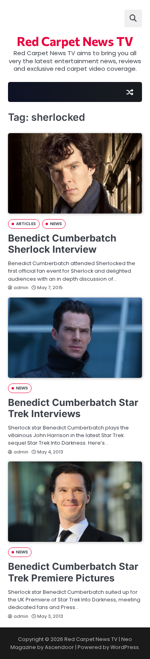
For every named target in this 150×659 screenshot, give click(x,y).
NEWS (56, 224)
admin (21, 287)
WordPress (124, 647)
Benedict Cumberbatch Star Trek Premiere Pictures (73, 572)
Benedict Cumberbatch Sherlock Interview (62, 244)
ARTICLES (26, 224)
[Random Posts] (130, 92)
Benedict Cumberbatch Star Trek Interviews (73, 408)
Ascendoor (59, 647)
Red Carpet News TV (75, 40)
